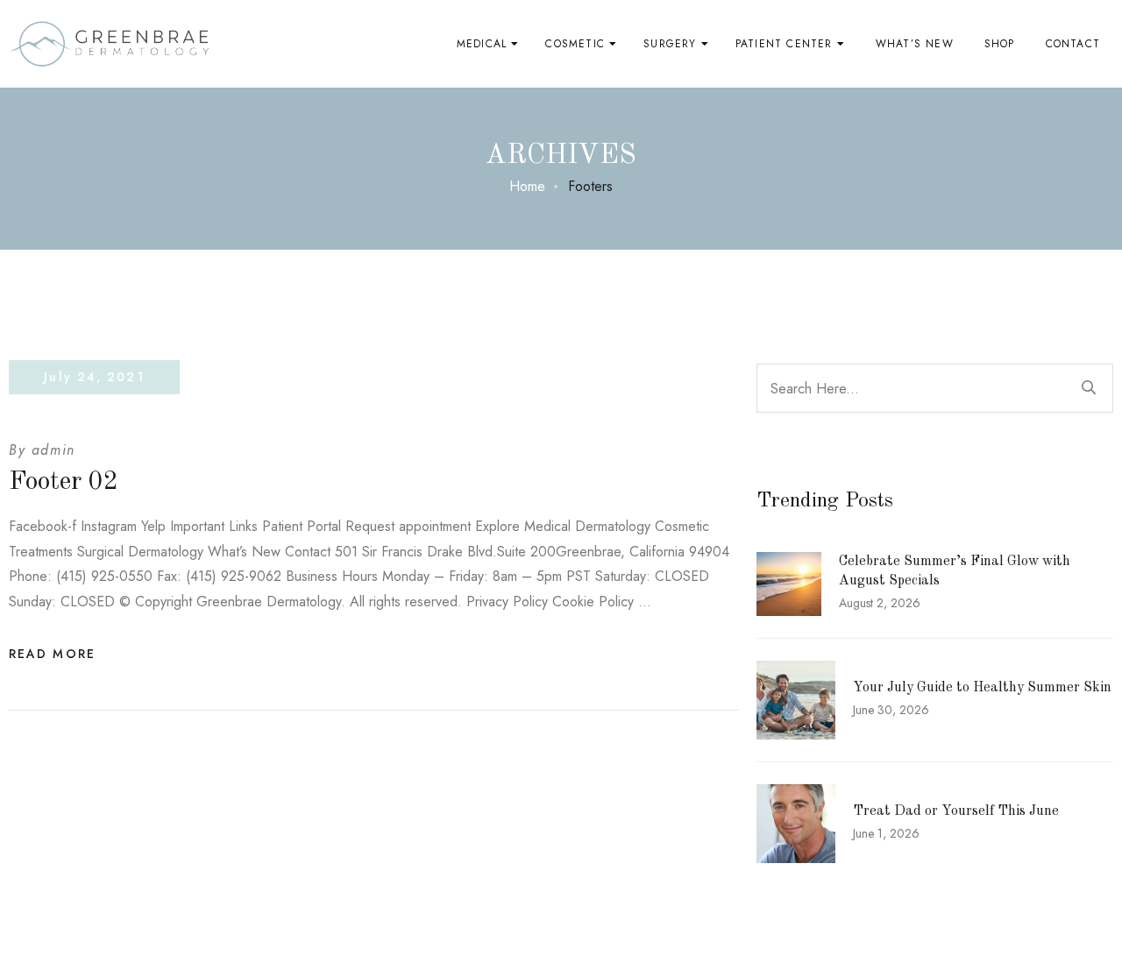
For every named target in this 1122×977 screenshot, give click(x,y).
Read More (52, 653)
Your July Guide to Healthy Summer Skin (982, 688)
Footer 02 (63, 482)
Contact (1073, 44)
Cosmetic (575, 44)
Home (527, 186)
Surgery (669, 44)
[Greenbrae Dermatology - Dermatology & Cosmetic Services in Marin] (109, 44)
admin (53, 450)
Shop (999, 44)
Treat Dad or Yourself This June (956, 811)
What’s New (915, 44)
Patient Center (784, 44)
